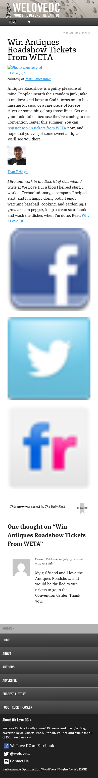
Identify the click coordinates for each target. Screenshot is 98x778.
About (7, 653)
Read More (21, 737)
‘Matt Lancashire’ (38, 79)
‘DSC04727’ (16, 73)
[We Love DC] (51, 10)
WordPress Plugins (55, 769)
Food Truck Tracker (17, 707)
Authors (9, 667)
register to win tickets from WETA (37, 128)
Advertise (10, 680)
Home (12, 22)
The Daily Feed (55, 506)
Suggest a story (14, 694)
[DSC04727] (25, 68)
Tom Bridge (18, 172)
